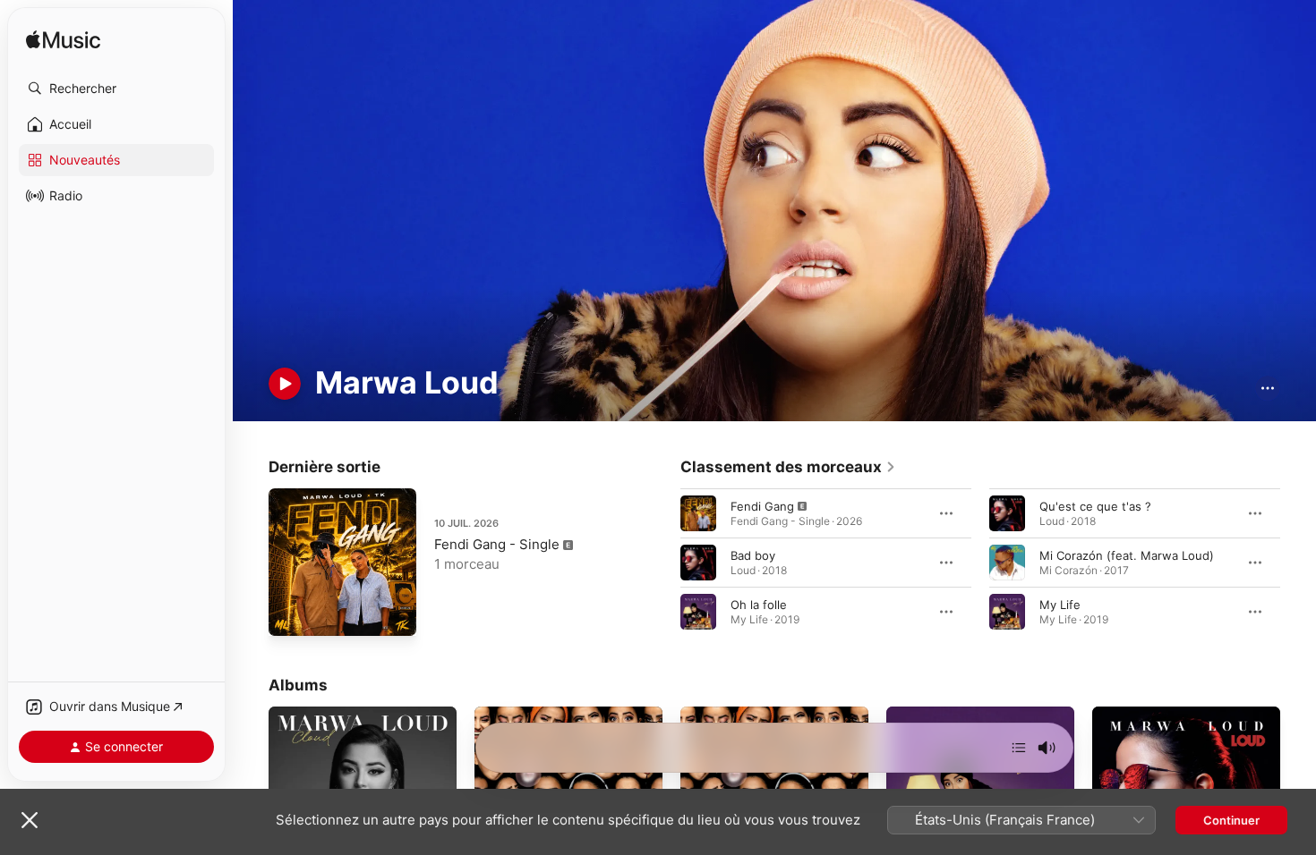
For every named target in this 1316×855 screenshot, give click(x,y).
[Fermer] (29, 820)
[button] (116, 88)
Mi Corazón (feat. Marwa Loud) (1126, 554)
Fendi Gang (762, 505)
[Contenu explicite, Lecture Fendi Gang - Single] (291, 613)
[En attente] (1019, 747)
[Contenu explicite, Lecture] (698, 512)
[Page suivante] (1298, 561)
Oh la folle (759, 604)
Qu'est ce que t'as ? (1095, 505)
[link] (788, 467)
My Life (1060, 604)
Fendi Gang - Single (497, 544)
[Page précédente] (662, 561)
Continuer (1231, 820)
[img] (63, 40)
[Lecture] (285, 384)
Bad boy (753, 554)
